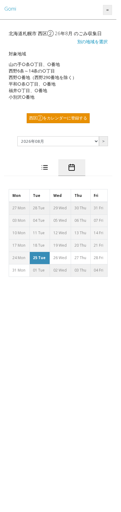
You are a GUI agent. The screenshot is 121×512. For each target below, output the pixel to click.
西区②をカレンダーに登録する (58, 118)
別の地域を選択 (92, 41)
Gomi (10, 8)
